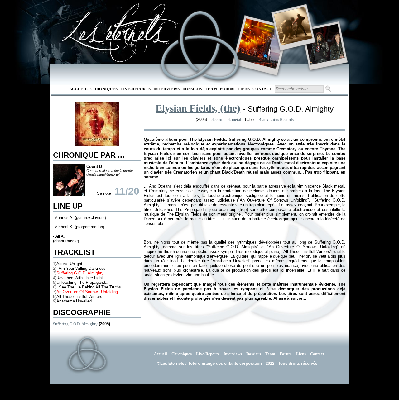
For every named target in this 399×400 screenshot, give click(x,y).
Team (211, 89)
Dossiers (192, 89)
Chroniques (104, 89)
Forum (227, 89)
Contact (262, 89)
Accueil (78, 89)
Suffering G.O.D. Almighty (75, 323)
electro (216, 119)
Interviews (166, 89)
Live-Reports (135, 89)
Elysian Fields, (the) (198, 108)
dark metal (232, 119)
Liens (244, 89)
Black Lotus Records (276, 119)
